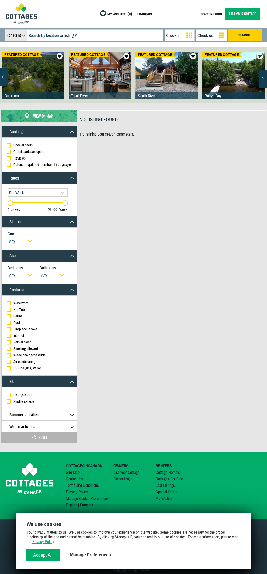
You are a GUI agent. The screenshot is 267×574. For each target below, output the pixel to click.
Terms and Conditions (82, 485)
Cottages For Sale (169, 478)
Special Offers (166, 491)
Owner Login (122, 478)
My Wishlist (164, 498)
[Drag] (10, 203)
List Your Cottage (126, 472)
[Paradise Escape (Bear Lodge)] (100, 80)
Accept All (43, 555)
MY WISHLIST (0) (119, 14)
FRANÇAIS (144, 14)
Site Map (73, 472)
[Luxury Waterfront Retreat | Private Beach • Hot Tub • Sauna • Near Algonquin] (233, 80)
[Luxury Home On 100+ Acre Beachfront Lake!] (33, 80)
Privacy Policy (77, 491)
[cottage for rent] (21, 22)
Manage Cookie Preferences (87, 498)
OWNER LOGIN (211, 14)
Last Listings (165, 485)
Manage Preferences (90, 555)
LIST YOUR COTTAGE (242, 14)
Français (86, 504)
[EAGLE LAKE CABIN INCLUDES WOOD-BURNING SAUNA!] (166, 80)
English (71, 504)
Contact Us (74, 478)
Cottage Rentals (168, 472)
